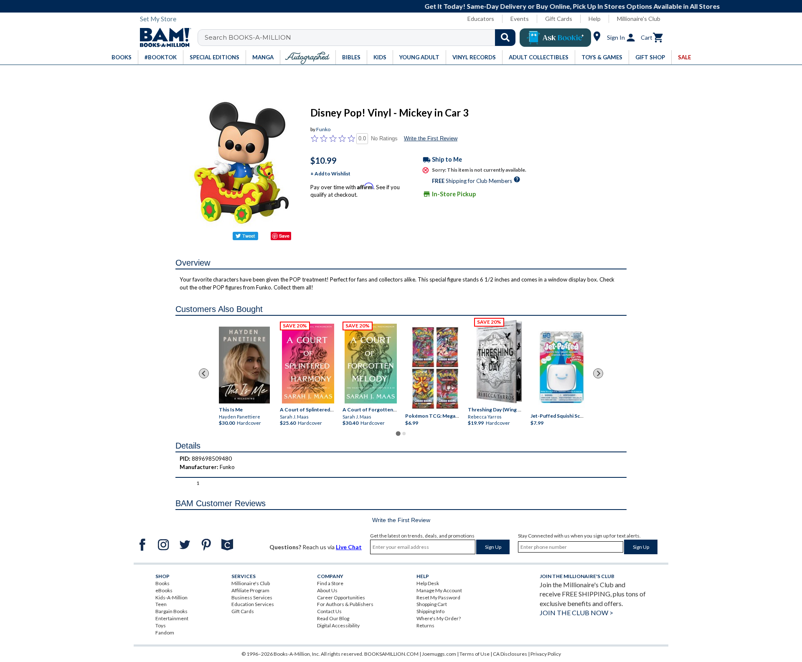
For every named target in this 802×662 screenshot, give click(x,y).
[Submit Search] (505, 37)
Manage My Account (439, 590)
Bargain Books (171, 611)
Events (519, 18)
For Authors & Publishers (345, 604)
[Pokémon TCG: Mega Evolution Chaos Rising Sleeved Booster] (434, 368)
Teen (161, 604)
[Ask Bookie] (555, 37)
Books (162, 583)
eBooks (164, 590)
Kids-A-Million (171, 597)
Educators (480, 18)
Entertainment (171, 618)
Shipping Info (430, 611)
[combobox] (362, 38)
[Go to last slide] (204, 373)
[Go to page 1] (398, 433)
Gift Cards (558, 18)
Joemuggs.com (439, 654)
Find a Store (330, 583)
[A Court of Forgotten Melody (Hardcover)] (371, 363)
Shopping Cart (431, 604)
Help (595, 18)
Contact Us (329, 611)
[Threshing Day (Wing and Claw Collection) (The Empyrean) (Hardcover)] (499, 361)
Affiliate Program (250, 590)
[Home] (162, 37)
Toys (160, 625)
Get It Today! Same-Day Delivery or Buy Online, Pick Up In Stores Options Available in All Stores (405, 6)
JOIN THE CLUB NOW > (576, 612)
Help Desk (427, 583)
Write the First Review (430, 138)
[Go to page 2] (404, 433)
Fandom (164, 632)
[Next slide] (598, 373)
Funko (323, 129)
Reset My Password (438, 597)
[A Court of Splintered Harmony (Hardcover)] (308, 363)
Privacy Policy (545, 654)
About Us (327, 590)
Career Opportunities (341, 597)
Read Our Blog (333, 618)
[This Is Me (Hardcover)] (244, 364)
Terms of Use (474, 654)
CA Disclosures (510, 654)
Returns (425, 625)
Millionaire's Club (638, 18)
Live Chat (349, 546)
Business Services (251, 597)
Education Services (252, 604)
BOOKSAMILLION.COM (391, 654)
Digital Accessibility (338, 625)
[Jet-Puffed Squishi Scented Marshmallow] (561, 368)
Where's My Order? (438, 618)
